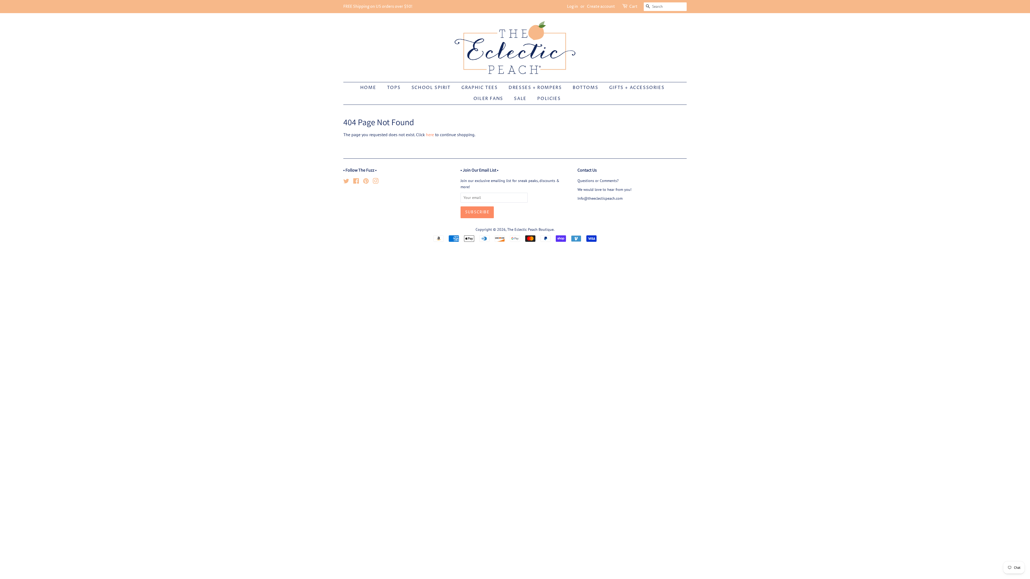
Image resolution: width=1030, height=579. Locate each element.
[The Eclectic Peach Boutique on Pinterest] (366, 182)
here (430, 134)
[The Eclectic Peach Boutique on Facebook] (356, 182)
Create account (601, 6)
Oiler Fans (488, 99)
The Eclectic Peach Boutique (530, 229)
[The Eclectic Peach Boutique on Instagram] (375, 182)
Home (368, 88)
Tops (393, 88)
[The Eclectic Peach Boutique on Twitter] (346, 182)
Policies (549, 99)
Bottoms (585, 88)
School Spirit (431, 88)
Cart (633, 6)
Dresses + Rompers (535, 88)
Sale (520, 99)
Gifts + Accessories (636, 88)
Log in (572, 6)
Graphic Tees (479, 88)
